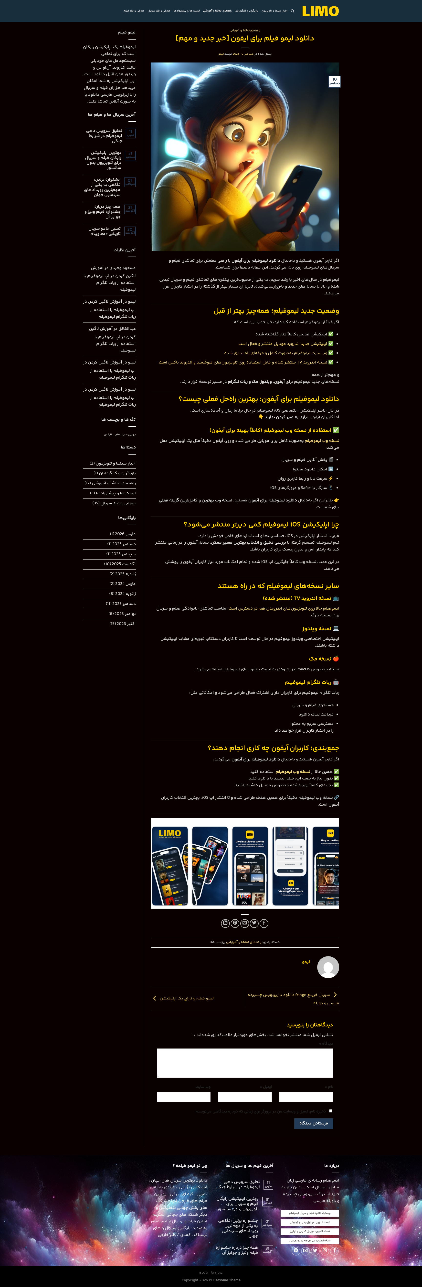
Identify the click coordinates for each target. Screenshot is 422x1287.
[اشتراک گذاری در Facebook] (264, 923)
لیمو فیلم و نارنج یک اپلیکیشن (186, 998)
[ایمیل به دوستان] (244, 923)
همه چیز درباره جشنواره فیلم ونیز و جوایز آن (102, 212)
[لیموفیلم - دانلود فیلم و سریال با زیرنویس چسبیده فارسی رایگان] (320, 11)
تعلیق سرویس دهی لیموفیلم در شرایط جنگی (104, 136)
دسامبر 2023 (124, 604)
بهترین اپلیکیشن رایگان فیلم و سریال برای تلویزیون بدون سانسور (103, 161)
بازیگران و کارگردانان (246, 11)
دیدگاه (326, 1044)
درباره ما (217, 1272)
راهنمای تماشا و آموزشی (217, 11)
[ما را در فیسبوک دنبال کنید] (334, 1251)
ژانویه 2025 (125, 574)
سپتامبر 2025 (123, 554)
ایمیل (266, 1087)
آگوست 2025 (124, 564)
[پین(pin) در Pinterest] (235, 923)
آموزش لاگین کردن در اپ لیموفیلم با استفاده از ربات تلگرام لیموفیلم (110, 279)
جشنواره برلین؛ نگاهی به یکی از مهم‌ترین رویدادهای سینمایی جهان (102, 187)
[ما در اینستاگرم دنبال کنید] (324, 1251)
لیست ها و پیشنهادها (187, 11)
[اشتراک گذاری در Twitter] (254, 923)
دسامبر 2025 (124, 544)
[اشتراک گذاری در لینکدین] (225, 923)
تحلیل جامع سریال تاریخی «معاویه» (104, 232)
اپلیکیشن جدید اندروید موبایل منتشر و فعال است (283, 344)
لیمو (221, 54)
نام (329, 1087)
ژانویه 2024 (125, 594)
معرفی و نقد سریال (159, 11)
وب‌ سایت (203, 1087)
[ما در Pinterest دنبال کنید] (296, 1251)
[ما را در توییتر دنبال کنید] (315, 1251)
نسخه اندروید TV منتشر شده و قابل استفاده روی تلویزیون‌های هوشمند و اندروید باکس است (243, 362)
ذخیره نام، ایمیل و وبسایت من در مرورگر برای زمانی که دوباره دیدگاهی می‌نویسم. (260, 1112)
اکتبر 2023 (126, 624)
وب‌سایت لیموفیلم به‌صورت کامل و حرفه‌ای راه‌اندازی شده (275, 353)
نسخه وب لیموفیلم (322, 441)
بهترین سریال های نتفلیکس (120, 435)
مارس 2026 (125, 534)
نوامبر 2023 (125, 614)
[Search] (292, 11)
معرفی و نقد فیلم (134, 11)
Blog (203, 1272)
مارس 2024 (125, 584)
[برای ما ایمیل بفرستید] (305, 1251)
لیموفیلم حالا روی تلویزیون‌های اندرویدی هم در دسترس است (284, 608)
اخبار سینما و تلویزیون (274, 11)
